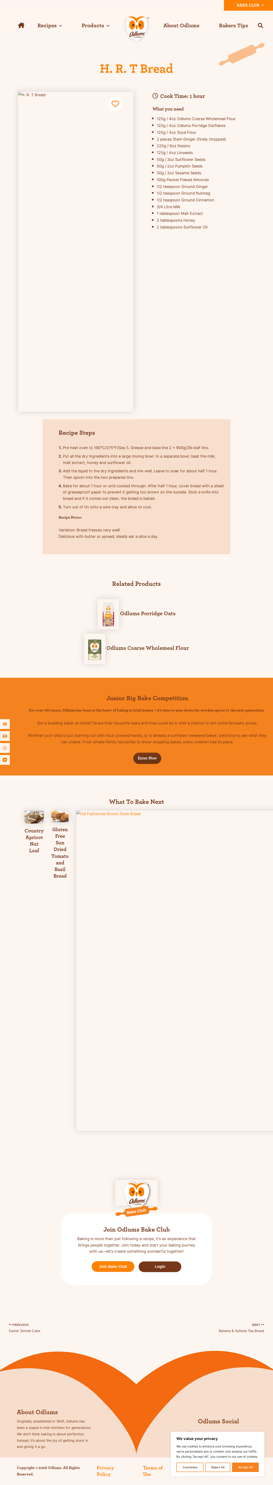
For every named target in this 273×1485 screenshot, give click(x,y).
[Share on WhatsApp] (5, 748)
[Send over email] (5, 724)
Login (160, 1266)
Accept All (245, 1467)
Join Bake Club (113, 1266)
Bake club (248, 5)
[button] (261, 5)
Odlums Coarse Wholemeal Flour (147, 648)
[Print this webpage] (5, 736)
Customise (190, 1467)
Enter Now (147, 758)
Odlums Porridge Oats (148, 613)
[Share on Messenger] (5, 760)
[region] (217, 1454)
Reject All (217, 1467)
